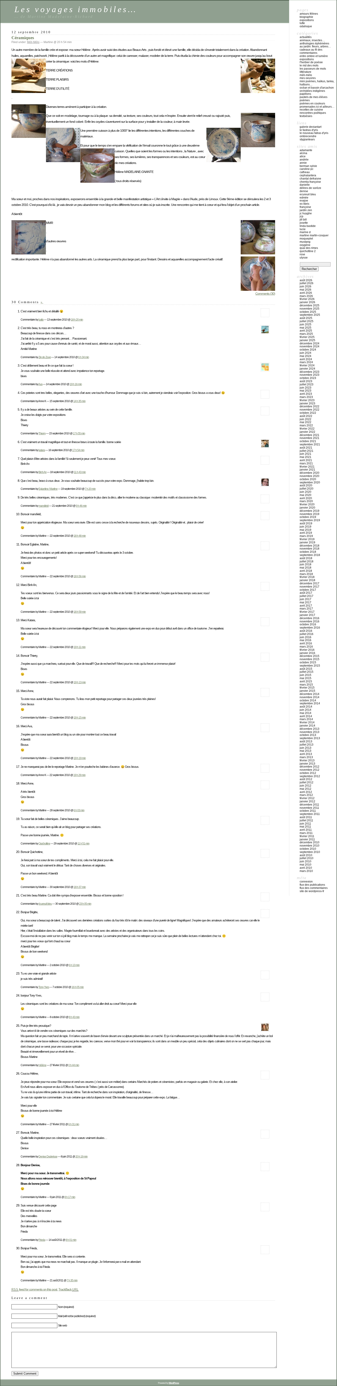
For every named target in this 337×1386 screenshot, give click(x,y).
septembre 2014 (310, 703)
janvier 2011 (307, 839)
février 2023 (307, 400)
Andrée (304, 159)
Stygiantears (307, 139)
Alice (303, 156)
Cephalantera (308, 175)
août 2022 (306, 416)
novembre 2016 (309, 621)
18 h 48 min (80, 535)
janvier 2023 (307, 403)
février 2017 (307, 611)
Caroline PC (306, 169)
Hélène (42, 1065)
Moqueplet (306, 238)
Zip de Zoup (45, 357)
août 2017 (306, 592)
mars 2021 (306, 463)
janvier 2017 (307, 615)
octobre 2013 (308, 735)
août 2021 (306, 447)
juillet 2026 (306, 283)
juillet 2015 (306, 671)
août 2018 (306, 558)
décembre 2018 (309, 545)
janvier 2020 (307, 507)
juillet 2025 (306, 321)
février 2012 (307, 798)
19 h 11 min (80, 646)
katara (42, 450)
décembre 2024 (309, 343)
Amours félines (309, 13)
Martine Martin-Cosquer (314, 235)
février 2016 (307, 649)
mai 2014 (305, 713)
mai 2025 (305, 327)
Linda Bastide (308, 226)
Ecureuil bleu (308, 194)
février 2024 (307, 365)
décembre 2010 (309, 842)
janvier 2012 (307, 801)
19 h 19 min (80, 758)
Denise (304, 191)
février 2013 (307, 760)
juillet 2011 (306, 820)
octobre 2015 (308, 662)
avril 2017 (306, 605)
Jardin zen (306, 210)
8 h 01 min (71, 1239)
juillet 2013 (306, 744)
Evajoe (304, 200)
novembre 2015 (309, 659)
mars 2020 (306, 501)
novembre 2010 (309, 845)
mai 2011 (305, 826)
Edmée (304, 197)
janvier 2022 (307, 431)
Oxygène (305, 245)
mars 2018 (306, 574)
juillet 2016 (306, 634)
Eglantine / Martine (48, 488)
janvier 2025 (307, 340)
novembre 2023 (309, 374)
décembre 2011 (309, 804)
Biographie (306, 17)
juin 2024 (305, 352)
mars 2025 (306, 333)
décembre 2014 (309, 694)
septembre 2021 (310, 444)
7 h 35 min (72, 1280)
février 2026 (307, 299)
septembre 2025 (310, 314)
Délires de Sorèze (310, 188)
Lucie (303, 229)
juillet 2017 (306, 596)
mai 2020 (305, 495)
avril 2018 (306, 570)
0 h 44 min (73, 1065)
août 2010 (306, 855)
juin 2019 (305, 526)
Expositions (307, 20)
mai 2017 (305, 602)
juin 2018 (305, 564)
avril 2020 (306, 498)
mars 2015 (306, 684)
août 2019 (306, 523)
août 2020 (306, 485)
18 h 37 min (80, 886)
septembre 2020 (310, 482)
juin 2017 (305, 599)
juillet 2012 (306, 782)
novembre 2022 (309, 409)
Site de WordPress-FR (312, 891)
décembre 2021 (309, 435)
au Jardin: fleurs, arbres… (315, 46)
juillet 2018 (306, 561)
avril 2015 (306, 681)
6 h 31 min (73, 1124)
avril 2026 (306, 292)
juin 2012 (305, 785)
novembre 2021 (309, 438)
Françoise (305, 207)
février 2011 (307, 836)
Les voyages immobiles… (75, 9)
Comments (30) (265, 293)
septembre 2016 (310, 627)
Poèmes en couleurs (312, 103)
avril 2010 (306, 867)
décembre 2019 (309, 510)
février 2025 (307, 337)
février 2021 (307, 466)
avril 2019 (306, 532)
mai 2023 (305, 390)
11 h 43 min (80, 472)
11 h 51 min (83, 843)
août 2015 (306, 668)
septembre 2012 (310, 776)
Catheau (305, 172)
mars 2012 (306, 795)
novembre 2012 (309, 769)
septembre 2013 (310, 738)
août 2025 (306, 318)
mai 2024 (305, 356)
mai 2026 (305, 289)
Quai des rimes (309, 248)
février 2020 (307, 504)
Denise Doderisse (48, 1156)
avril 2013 (306, 754)
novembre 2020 (309, 476)
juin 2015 (305, 675)
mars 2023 (306, 397)
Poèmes (305, 100)
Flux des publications (312, 884)
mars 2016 (306, 646)
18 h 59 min (80, 611)
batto (41, 319)
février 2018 (307, 577)
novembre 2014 (309, 697)
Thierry (42, 433)
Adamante (306, 150)
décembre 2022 (309, 406)
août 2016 (306, 630)
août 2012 (306, 779)
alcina (303, 153)
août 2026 (306, 280)
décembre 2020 (309, 472)
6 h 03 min (79, 810)
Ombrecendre (308, 136)
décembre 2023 (309, 371)
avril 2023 (306, 393)
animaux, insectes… (312, 40)
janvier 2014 (307, 725)
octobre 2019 (308, 517)
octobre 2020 (308, 479)
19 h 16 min (76, 384)
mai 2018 (305, 567)
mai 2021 (305, 457)
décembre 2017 (309, 583)
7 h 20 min (90, 488)
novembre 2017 (309, 586)
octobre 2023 (308, 378)
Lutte (302, 23)
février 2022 (307, 428)
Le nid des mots (309, 65)
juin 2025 (305, 324)
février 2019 (307, 539)
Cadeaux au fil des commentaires (311, 51)
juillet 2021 (306, 450)
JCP (301, 216)
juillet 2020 (306, 488)
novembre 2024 (309, 346)
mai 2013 (305, 750)
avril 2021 (306, 460)
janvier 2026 (307, 302)
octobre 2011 (308, 810)
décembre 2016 (309, 618)
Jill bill (303, 219)
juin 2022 (305, 419)
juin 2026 (305, 286)
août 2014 (306, 706)
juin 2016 (305, 637)
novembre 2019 (309, 514)
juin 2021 (305, 453)
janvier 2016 (307, 653)
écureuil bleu (45, 903)
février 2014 (307, 722)
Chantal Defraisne (310, 178)
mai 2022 (305, 422)
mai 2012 (305, 788)
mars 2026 (306, 296)
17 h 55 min (79, 433)
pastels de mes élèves (313, 97)
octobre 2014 (308, 700)
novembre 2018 (309, 548)
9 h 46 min (81, 505)
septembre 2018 (310, 555)
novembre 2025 (309, 308)
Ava (40, 384)
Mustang (305, 241)
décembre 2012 (309, 766)
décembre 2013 (309, 728)
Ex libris (304, 203)
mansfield (44, 505)
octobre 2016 (308, 624)
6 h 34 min (83, 357)
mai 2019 (305, 529)
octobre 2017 (308, 589)
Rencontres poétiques (313, 112)
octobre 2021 (308, 441)
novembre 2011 (309, 807)
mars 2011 (306, 833)
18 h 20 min (77, 319)
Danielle (305, 184)
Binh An (43, 472)
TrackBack (68, 1289)
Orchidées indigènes (312, 91)
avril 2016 (306, 643)
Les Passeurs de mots (313, 68)
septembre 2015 (310, 665)
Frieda (42, 1239)
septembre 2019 (310, 520)
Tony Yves (44, 987)
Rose (302, 254)
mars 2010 (306, 871)
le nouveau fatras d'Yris (314, 133)
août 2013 (306, 741)
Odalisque (306, 26)
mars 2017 (306, 608)
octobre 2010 (308, 848)
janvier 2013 (307, 763)
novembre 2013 (309, 732)
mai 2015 (305, 678)
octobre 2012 (308, 773)
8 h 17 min (69, 1196)
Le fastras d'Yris (309, 130)
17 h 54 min (78, 450)
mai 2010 (305, 864)
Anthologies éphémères (314, 43)
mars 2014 (306, 719)
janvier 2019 (307, 542)
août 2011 (306, 817)
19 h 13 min (80, 682)
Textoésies (306, 116)
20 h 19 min (81, 1156)
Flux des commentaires (314, 888)
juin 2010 (305, 861)
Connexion (306, 881)
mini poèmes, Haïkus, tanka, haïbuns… (317, 83)
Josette (304, 222)
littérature (305, 72)
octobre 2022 (308, 412)
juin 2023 (305, 387)
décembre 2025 (309, 305)
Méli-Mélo (33, 42)
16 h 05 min (78, 987)
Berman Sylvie (308, 166)
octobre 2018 (308, 551)
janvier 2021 (307, 469)
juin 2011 (305, 823)
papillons (305, 93)
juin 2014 (305, 709)
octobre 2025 (308, 311)
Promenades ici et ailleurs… (317, 106)
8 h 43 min (74, 1017)
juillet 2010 (306, 858)
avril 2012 (306, 792)
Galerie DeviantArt (310, 126)
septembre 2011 (310, 814)
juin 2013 (305, 747)
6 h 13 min (74, 965)
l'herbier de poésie (311, 62)
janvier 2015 (307, 690)
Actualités (306, 37)
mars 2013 (306, 757)
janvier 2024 (307, 368)
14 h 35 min (79, 401)
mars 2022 (306, 425)
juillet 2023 (306, 384)
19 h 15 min (80, 717)
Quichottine (44, 843)
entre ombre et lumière (314, 56)
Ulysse (304, 257)
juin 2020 (305, 491)
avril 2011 (306, 829)
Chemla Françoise (310, 181)
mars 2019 (306, 536)
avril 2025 (306, 330)
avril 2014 (306, 716)
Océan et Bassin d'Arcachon (317, 87)
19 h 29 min (79, 774)
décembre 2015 (309, 656)
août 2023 (306, 381)
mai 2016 (305, 640)
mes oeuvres (308, 78)
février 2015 (307, 687)
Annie (303, 162)
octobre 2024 (308, 349)
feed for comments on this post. (34, 1289)
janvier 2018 (307, 580)
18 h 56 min (80, 576)
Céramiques (22, 37)
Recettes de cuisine (311, 109)
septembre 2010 (310, 852)
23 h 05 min (85, 903)
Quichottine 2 (308, 251)
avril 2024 (306, 359)
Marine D (305, 232)
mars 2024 (306, 362)
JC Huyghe (306, 213)
